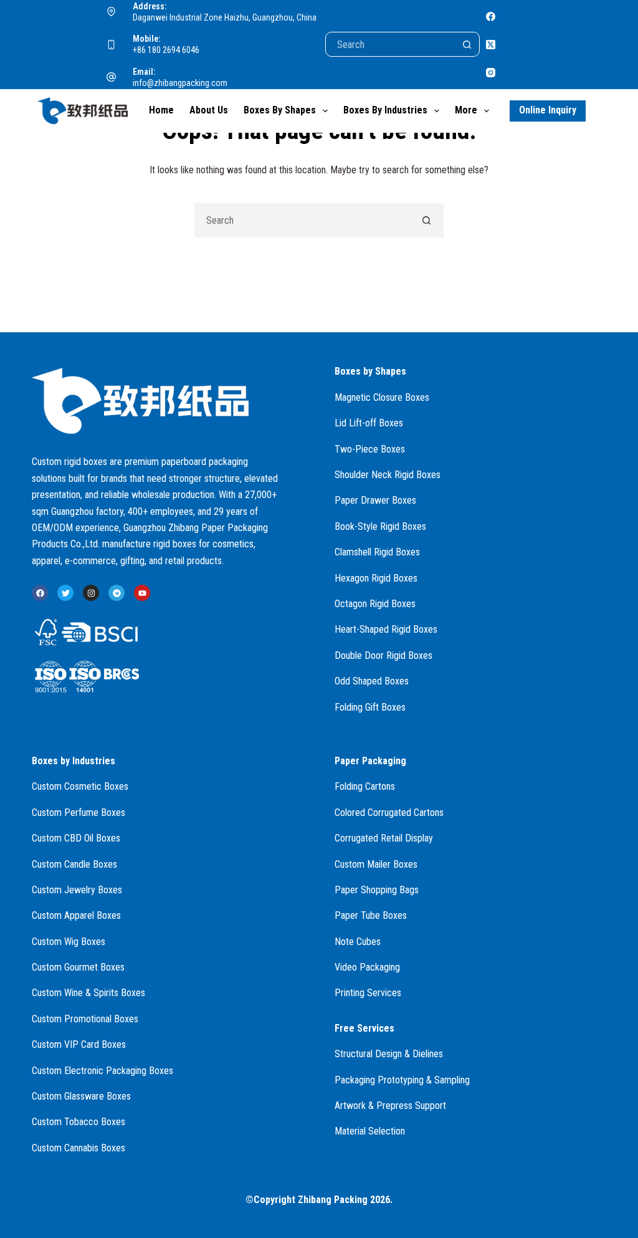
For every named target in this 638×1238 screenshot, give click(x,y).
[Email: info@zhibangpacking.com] (111, 77)
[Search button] (467, 44)
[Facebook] (490, 16)
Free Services (364, 1028)
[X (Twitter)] (490, 44)
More (466, 110)
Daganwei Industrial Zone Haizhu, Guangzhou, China (225, 17)
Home (161, 110)
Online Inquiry (547, 110)
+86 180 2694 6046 (166, 50)
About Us (208, 110)
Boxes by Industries (385, 110)
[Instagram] (490, 72)
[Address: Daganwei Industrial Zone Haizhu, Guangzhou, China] (111, 12)
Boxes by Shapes (280, 110)
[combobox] (302, 220)
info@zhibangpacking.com (180, 83)
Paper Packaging (370, 761)
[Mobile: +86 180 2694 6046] (111, 45)
